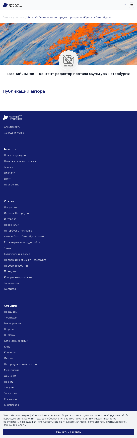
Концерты (10, 352)
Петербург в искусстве (18, 230)
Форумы (9, 387)
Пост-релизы (12, 184)
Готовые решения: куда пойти (22, 242)
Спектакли (10, 399)
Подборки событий (16, 265)
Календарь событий (16, 340)
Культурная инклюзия (17, 254)
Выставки (10, 335)
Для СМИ (9, 172)
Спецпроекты (12, 126)
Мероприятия (12, 323)
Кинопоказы (11, 404)
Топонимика (11, 283)
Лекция (8, 358)
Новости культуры (15, 155)
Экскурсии (10, 393)
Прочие (8, 381)
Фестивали (10, 288)
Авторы (19, 17)
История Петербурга (17, 213)
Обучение (10, 375)
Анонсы (8, 167)
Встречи (9, 329)
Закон (7, 248)
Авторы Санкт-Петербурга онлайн (24, 236)
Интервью (10, 219)
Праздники (11, 271)
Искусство (10, 207)
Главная (7, 17)
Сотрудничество (14, 132)
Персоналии (11, 224)
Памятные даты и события (20, 161)
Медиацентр (12, 370)
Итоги (7, 178)
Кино (7, 346)
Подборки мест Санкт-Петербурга (25, 259)
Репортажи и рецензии (18, 277)
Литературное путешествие (21, 364)
